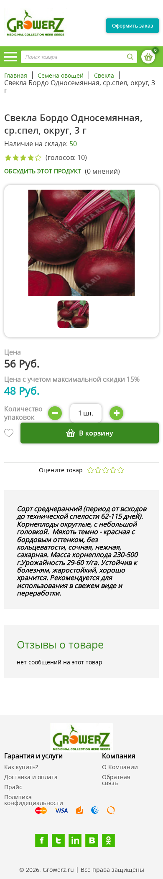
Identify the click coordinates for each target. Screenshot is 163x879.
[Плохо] (98, 470)
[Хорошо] (113, 470)
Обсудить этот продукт (42, 171)
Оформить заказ (132, 25)
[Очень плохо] (90, 470)
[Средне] (106, 470)
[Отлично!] (121, 470)
